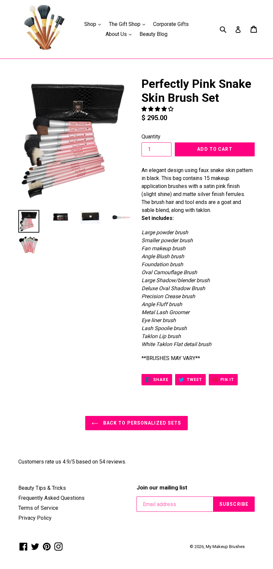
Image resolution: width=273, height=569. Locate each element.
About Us (120, 34)
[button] (158, 109)
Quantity (150, 136)
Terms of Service (38, 508)
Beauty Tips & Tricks (42, 488)
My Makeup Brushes (225, 546)
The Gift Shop (128, 24)
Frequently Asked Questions (51, 498)
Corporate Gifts (171, 24)
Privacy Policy (35, 518)
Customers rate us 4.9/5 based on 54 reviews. (72, 462)
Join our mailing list (161, 487)
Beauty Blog (153, 34)
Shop (94, 24)
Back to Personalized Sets (141, 423)
